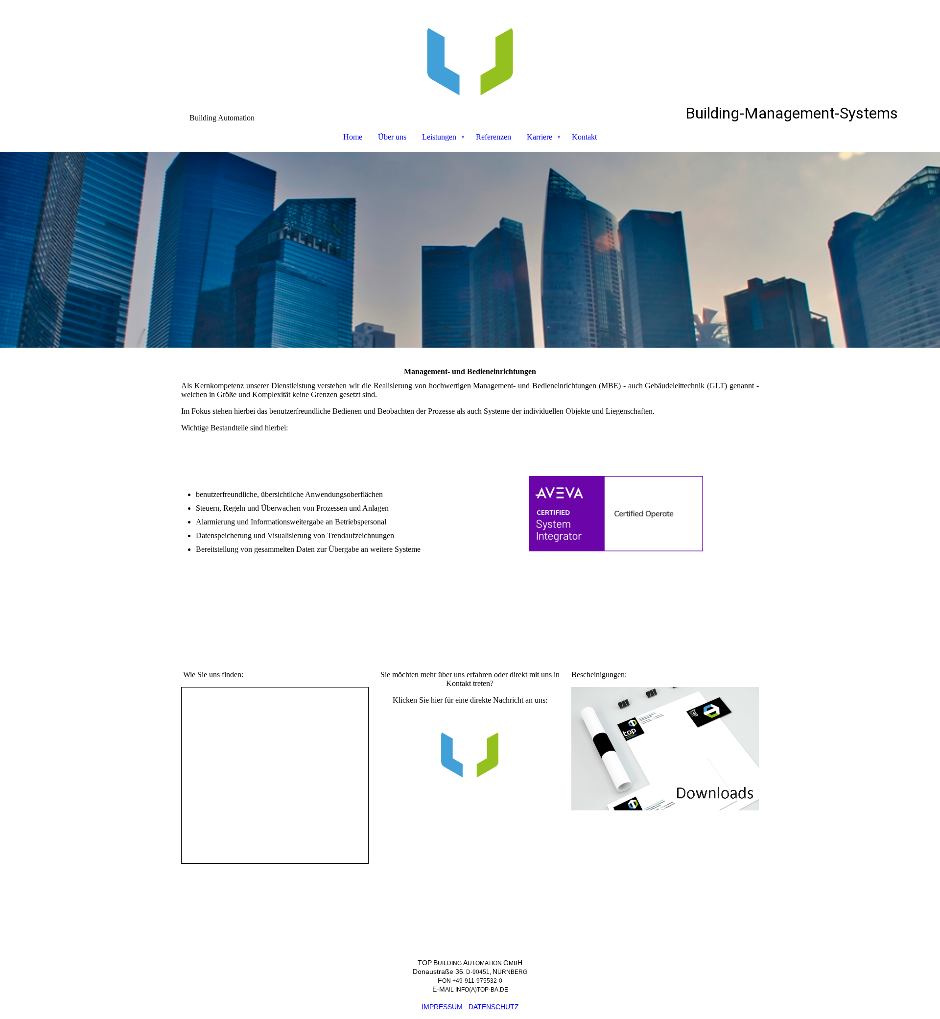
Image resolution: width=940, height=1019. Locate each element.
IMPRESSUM (442, 1007)
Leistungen (439, 137)
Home (352, 137)
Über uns (392, 137)
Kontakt (584, 137)
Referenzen (493, 137)
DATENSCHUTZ (494, 1007)
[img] (470, 52)
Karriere (539, 137)
